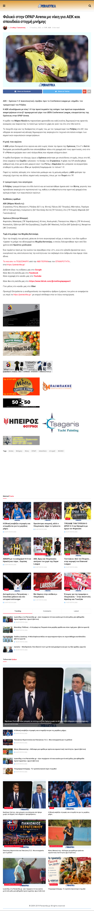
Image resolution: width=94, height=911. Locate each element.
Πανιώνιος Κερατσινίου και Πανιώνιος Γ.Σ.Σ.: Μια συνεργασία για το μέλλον (43, 740)
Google (38, 270)
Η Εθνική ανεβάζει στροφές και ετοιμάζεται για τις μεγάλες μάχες (16, 526)
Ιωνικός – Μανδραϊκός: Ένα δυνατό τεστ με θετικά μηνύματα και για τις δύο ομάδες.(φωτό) (50, 647)
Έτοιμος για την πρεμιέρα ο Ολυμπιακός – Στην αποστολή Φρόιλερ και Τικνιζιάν (77, 596)
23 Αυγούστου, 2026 (41, 529)
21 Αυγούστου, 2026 (41, 600)
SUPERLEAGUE (40, 554)
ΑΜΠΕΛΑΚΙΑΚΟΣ (56, 846)
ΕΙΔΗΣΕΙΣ (53, 884)
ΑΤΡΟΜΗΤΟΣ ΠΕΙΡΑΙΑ (13, 884)
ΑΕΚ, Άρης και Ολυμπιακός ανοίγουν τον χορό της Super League (46, 561)
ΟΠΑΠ (34, 451)
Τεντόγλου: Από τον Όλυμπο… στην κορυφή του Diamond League (77, 561)
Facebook (33, 273)
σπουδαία (43, 451)
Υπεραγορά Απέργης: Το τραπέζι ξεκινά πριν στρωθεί (35, 769)
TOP (45, 28)
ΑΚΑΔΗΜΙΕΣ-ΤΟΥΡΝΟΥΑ (13, 846)
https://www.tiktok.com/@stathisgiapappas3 (49, 281)
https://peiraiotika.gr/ (16, 264)
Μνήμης (19, 451)
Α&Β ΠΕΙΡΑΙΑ (42, 261)
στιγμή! (52, 451)
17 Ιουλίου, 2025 (35, 28)
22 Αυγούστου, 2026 (41, 567)
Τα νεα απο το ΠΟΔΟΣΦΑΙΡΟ (16, 261)
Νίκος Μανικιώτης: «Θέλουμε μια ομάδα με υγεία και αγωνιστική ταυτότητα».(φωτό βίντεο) (50, 749)
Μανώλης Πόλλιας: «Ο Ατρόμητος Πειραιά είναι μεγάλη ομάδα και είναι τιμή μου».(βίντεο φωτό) (51, 627)
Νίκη (27, 451)
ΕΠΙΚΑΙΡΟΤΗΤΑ (62, 261)
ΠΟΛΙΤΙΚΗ (8, 808)
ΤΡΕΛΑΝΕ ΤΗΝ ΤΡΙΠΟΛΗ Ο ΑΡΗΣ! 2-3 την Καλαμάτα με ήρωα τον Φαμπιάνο (76, 526)
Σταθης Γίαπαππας (18, 28)
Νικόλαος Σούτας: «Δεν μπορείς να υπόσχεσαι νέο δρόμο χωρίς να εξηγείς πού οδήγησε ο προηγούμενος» (46, 721)
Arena (11, 451)
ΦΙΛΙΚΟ (61, 451)
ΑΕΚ (49, 28)
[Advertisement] (47, 474)
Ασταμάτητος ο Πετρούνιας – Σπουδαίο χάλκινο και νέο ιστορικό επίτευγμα (16, 596)
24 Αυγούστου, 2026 (10, 532)
